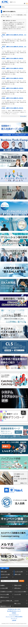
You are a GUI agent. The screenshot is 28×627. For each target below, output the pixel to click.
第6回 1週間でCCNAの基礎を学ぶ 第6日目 (13, 58)
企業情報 (14, 620)
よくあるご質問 (4, 588)
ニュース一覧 (17, 594)
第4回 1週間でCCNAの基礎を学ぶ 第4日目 (13, 78)
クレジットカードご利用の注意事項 (14, 616)
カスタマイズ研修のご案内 (6, 601)
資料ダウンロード (4, 597)
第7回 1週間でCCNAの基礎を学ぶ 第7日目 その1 (14, 47)
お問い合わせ (17, 588)
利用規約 (14, 612)
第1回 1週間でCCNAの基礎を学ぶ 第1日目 (13, 108)
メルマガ (16, 600)
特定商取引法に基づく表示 (14, 609)
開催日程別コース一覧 (5, 606)
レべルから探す (4, 577)
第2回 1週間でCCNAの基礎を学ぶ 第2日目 (13, 98)
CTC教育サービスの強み (6, 591)
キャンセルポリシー (14, 614)
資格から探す (18, 574)
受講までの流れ (18, 585)
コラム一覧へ (23, 116)
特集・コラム (17, 603)
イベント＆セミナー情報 (20, 591)
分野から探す (4, 571)
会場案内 (2, 585)
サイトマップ (14, 618)
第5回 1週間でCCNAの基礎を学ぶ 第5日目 (13, 68)
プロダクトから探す (5, 574)
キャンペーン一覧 (5, 526)
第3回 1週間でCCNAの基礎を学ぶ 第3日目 (13, 88)
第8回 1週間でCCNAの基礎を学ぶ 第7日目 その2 (14, 35)
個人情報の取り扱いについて (14, 611)
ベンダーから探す (19, 571)
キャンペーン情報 (4, 594)
